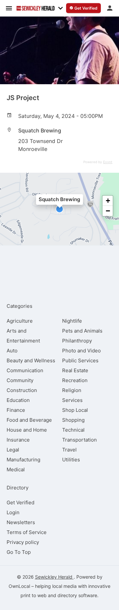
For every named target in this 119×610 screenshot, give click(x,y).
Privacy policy (23, 542)
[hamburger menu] (9, 8)
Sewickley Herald (54, 577)
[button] (59, 209)
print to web (33, 595)
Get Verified (20, 502)
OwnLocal (19, 586)
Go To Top (19, 552)
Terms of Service (27, 532)
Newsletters (21, 522)
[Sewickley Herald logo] (36, 8)
